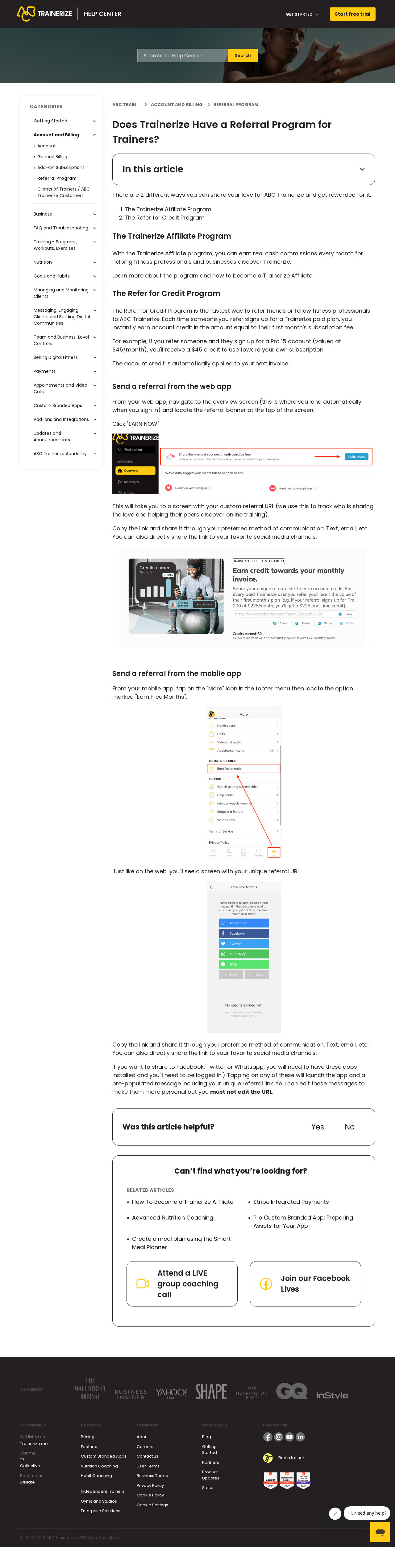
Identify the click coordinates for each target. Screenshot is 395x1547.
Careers (145, 1447)
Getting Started (209, 1450)
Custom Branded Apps (104, 1456)
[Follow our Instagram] (279, 1437)
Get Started (299, 14)
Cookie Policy (150, 1495)
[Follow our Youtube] (289, 1437)
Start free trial (353, 14)
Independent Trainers (102, 1491)
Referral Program (236, 104)
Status (208, 1488)
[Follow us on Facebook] (268, 1437)
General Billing (52, 157)
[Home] (69, 14)
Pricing (87, 1437)
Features (89, 1447)
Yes (317, 1127)
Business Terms (152, 1476)
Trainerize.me (34, 1443)
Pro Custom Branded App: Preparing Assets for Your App (303, 1222)
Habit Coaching (96, 1476)
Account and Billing (177, 104)
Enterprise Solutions (100, 1511)
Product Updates (210, 1475)
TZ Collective (30, 1463)
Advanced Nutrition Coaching (172, 1217)
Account (46, 146)
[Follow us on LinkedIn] (300, 1437)
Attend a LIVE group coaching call (187, 1284)
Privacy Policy (150, 1485)
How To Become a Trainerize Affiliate (182, 1202)
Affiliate (27, 1482)
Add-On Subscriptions (61, 167)
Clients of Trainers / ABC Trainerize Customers (63, 192)
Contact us (147, 1456)
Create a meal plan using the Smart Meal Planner (181, 1243)
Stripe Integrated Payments (291, 1202)
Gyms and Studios (99, 1501)
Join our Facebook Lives (315, 1283)
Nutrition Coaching (99, 1466)
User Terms (148, 1466)
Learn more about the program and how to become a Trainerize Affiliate (212, 275)
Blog (206, 1437)
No (350, 1127)
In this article (153, 169)
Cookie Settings (152, 1505)
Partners (210, 1462)
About (143, 1437)
